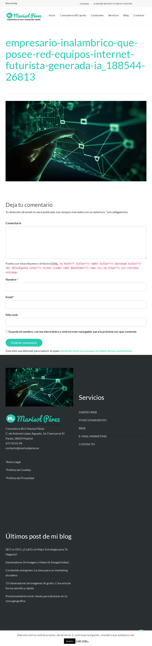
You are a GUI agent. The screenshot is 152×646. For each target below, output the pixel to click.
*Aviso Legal (13, 462)
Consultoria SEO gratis (73, 15)
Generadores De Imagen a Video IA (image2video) (37, 562)
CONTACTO (87, 444)
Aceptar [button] (69, 641)
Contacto (138, 15)
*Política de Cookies (18, 470)
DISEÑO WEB (88, 412)
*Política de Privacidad (20, 478)
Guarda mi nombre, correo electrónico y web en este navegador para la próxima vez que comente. (73, 331)
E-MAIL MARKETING (93, 436)
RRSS (82, 428)
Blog (126, 15)
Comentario (13, 223)
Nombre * (12, 279)
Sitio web (12, 314)
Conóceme (97, 15)
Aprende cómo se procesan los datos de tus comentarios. (96, 350)
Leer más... (82, 640)
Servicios (113, 15)
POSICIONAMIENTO (93, 420)
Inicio (52, 15)
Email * (10, 297)
